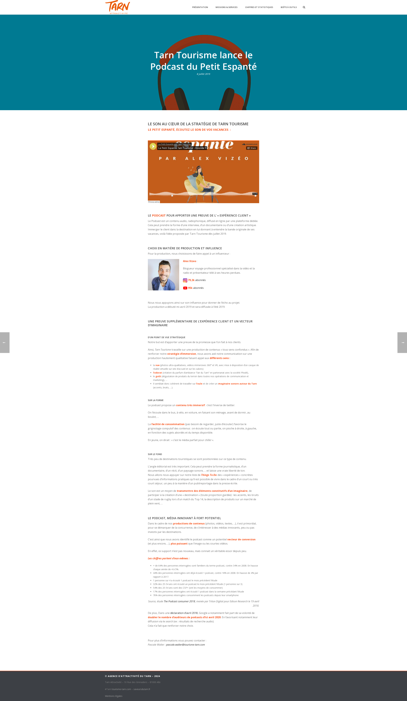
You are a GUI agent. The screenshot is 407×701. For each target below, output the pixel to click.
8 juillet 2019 (203, 73)
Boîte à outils (289, 7)
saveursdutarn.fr (142, 689)
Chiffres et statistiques (259, 7)
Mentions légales (113, 695)
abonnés (200, 280)
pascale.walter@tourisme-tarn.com (185, 644)
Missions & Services (227, 7)
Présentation (200, 7)
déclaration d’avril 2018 (184, 613)
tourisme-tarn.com (121, 689)
